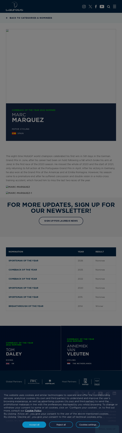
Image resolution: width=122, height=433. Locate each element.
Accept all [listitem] (34, 424)
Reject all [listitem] (61, 424)
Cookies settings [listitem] (87, 424)
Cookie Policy (33, 410)
